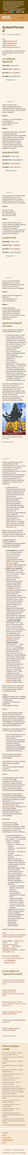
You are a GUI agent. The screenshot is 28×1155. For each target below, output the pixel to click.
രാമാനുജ (17, 929)
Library (5, 12)
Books (19, 4)
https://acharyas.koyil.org (9, 948)
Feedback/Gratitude (8, 8)
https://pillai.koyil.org (8, 951)
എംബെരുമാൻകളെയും (8, 806)
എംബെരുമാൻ (10, 559)
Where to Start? (13, 1)
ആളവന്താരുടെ (13, 565)
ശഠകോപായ (11, 41)
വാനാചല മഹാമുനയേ (11, 47)
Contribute (12, 10)
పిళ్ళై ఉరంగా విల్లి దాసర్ (9, 962)
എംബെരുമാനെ (10, 590)
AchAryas (21, 1)
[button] (20, 17)
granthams (14, 4)
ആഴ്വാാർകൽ (15, 956)
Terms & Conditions (18, 1149)
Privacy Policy (8, 1149)
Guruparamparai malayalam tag (13, 958)
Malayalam (7, 956)
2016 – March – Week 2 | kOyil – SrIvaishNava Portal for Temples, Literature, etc (14, 1003)
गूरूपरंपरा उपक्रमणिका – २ (8, 1140)
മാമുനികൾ (20, 687)
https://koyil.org (18, 941)
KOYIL (6, 17)
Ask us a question (20, 8)
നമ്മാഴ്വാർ (9, 563)
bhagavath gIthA (14, 3)
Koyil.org (5, 1)
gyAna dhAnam (10, 5)
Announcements (12, 7)
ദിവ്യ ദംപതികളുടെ (11, 523)
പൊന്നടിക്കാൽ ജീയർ (8, 51)
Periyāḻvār (5, 1133)
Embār (4, 1135)
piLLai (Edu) (6, 3)
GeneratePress (21, 1152)
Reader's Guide (20, 1125)
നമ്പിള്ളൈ (5, 539)
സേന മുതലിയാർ (15, 72)
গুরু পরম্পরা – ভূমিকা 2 (6, 1137)
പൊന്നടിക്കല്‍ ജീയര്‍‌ (9, 960)
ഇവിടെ (20, 813)
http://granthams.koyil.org (10, 944)
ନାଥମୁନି (4, 1142)
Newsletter (19, 10)
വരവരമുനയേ (10, 45)
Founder (6, 10)
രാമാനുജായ (10, 43)
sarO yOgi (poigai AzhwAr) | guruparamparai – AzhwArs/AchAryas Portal (13, 981)
